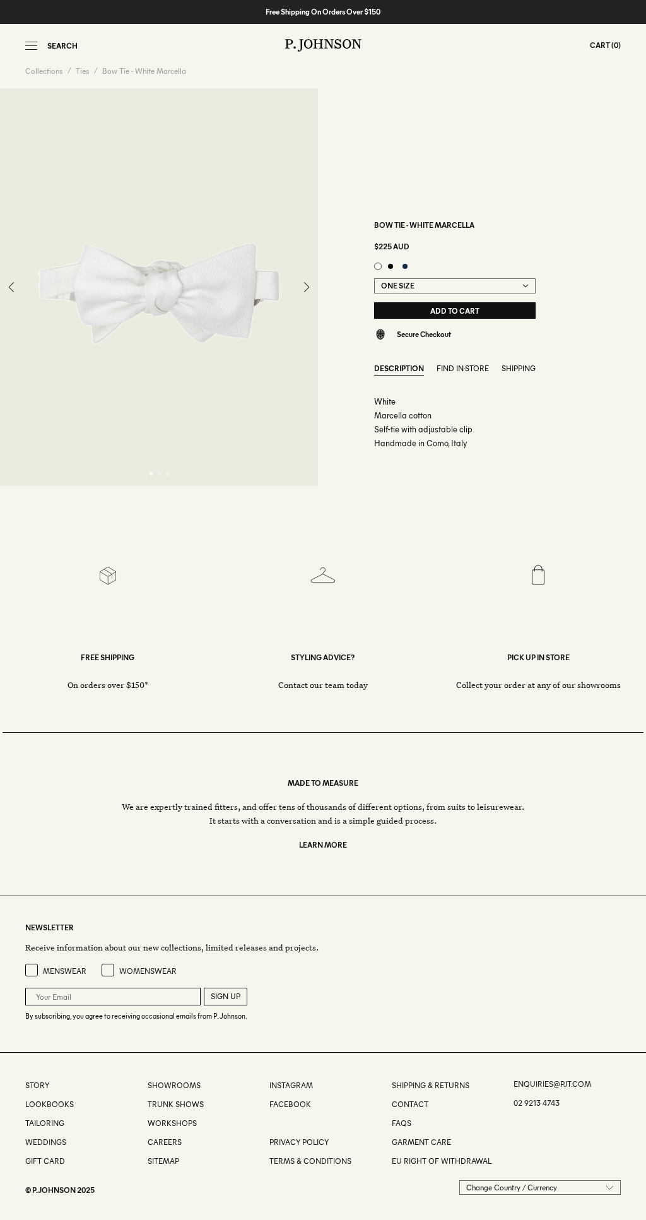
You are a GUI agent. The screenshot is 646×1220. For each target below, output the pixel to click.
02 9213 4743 (537, 1103)
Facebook (290, 1104)
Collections (43, 71)
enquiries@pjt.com (552, 1084)
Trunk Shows (176, 1104)
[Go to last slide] (12, 287)
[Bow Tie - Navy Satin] (405, 266)
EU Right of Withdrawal (441, 1161)
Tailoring (44, 1123)
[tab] (151, 473)
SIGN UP (225, 996)
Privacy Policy (299, 1142)
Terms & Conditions (310, 1161)
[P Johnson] (323, 45)
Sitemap (163, 1161)
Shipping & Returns (430, 1085)
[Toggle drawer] (31, 46)
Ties (82, 71)
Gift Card (45, 1161)
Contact (410, 1104)
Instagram (291, 1085)
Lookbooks (49, 1104)
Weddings (45, 1142)
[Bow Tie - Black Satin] (390, 266)
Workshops (172, 1123)
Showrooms (174, 1085)
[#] (270, 1123)
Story (37, 1085)
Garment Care (421, 1142)
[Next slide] (306, 287)
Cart (600, 45)
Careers (165, 1142)
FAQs (401, 1123)
